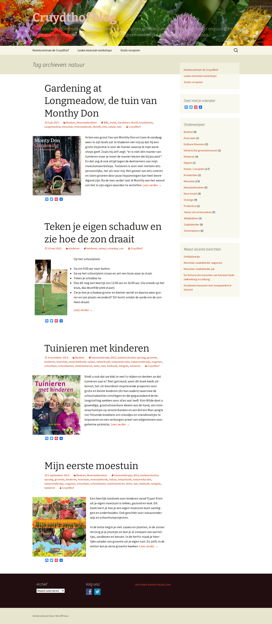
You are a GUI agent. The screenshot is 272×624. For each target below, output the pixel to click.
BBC (106, 122)
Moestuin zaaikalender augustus (203, 262)
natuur (112, 126)
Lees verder (152, 185)
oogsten (157, 361)
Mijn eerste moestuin (91, 466)
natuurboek (103, 361)
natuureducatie (121, 361)
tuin (119, 126)
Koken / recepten (194, 169)
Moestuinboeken (87, 122)
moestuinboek (83, 126)
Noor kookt (190, 193)
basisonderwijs (101, 357)
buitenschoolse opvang (132, 357)
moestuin (67, 126)
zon (121, 248)
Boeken (70, 122)
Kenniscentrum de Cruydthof (50, 50)
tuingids (123, 366)
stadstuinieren (83, 366)
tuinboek (112, 366)
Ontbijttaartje (192, 256)
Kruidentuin (190, 175)
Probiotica (190, 206)
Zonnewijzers (192, 230)
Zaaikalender (191, 224)
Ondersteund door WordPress (50, 616)
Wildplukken (191, 218)
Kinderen (74, 248)
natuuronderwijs (140, 361)
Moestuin (189, 181)
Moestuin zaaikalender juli (199, 269)
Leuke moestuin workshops (94, 50)
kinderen (92, 248)
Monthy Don (100, 126)
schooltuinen (65, 366)
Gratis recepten (130, 50)
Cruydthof (135, 126)
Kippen (188, 163)
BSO (113, 357)
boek (113, 122)
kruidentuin (146, 122)
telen (97, 366)
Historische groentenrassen (200, 150)
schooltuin (50, 366)
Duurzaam (190, 138)
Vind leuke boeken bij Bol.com (153, 584)
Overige (189, 200)
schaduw (112, 248)
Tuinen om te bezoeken (198, 212)
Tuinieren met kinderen (96, 348)
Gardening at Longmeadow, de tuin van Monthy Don (100, 101)
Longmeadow (52, 126)
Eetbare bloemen (194, 144)
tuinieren (135, 366)
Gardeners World (128, 122)
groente (152, 357)
